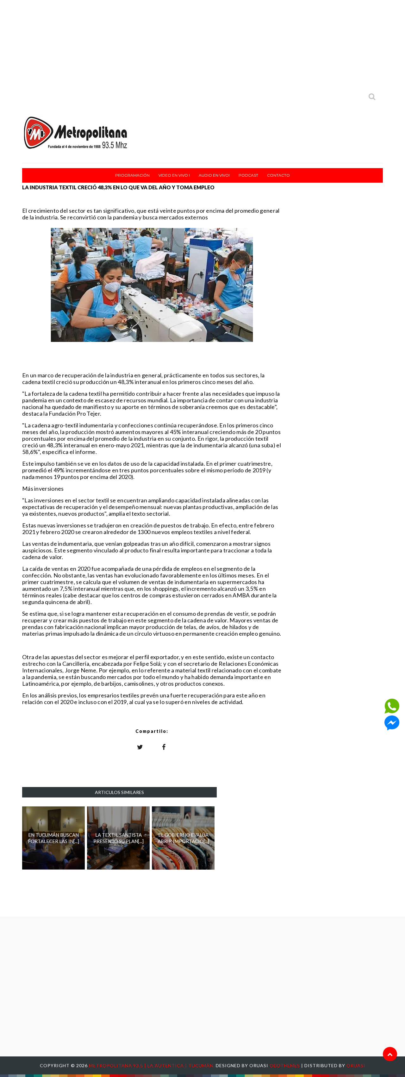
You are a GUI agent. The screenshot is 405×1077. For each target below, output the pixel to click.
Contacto (278, 175)
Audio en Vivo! (214, 175)
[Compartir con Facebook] (164, 747)
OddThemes (285, 1065)
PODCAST (248, 175)
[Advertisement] (202, 44)
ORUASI (355, 1065)
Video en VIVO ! (174, 175)
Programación (132, 175)
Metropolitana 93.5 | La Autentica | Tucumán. (152, 1065)
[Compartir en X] (140, 747)
